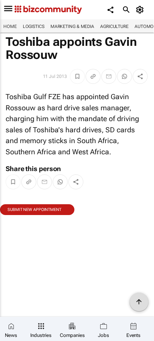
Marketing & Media (72, 26)
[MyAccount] (141, 9)
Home (10, 26)
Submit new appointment (34, 209)
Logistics (33, 26)
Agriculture (114, 26)
